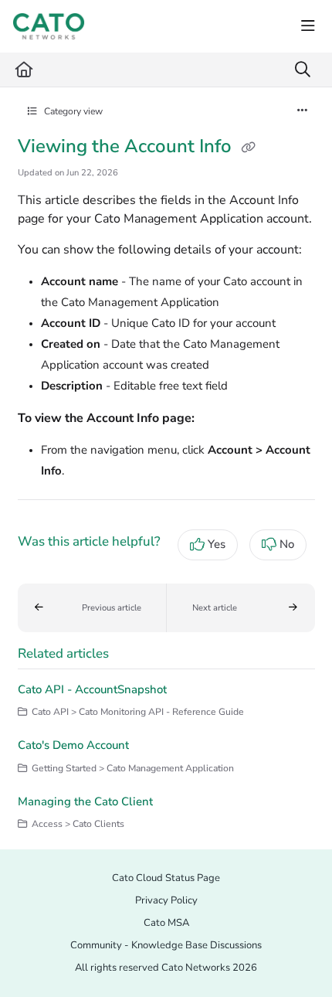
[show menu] (308, 26)
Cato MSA (166, 923)
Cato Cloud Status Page (166, 878)
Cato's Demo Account (73, 745)
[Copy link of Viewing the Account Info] (248, 147)
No (286, 544)
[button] (92, 608)
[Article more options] (302, 111)
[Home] (49, 26)
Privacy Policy (166, 900)
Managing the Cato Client (85, 801)
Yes (216, 544)
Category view (72, 111)
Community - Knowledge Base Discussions (166, 945)
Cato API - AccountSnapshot (92, 689)
